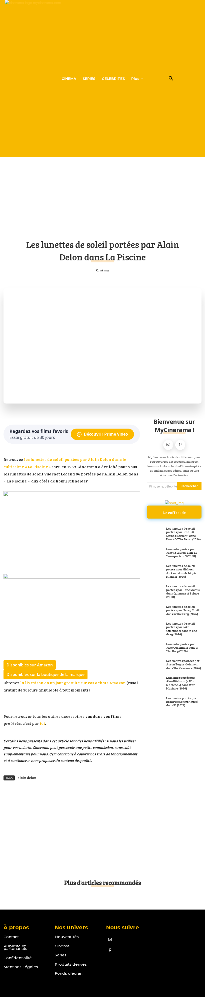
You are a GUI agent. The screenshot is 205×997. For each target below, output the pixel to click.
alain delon (27, 777)
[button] (171, 79)
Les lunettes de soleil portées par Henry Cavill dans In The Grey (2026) (183, 610)
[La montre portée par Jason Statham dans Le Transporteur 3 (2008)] (155, 553)
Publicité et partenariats (15, 947)
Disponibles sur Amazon (29, 665)
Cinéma (102, 270)
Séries (60, 955)
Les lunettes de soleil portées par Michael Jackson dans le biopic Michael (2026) (181, 571)
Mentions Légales (21, 966)
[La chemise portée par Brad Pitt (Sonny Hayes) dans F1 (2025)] (155, 702)
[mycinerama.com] (22, 78)
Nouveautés (67, 936)
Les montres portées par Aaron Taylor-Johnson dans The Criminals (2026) (183, 664)
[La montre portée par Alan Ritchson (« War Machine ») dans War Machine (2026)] (155, 681)
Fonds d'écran (68, 973)
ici (42, 723)
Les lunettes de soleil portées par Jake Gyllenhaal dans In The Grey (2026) (181, 628)
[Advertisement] (103, 195)
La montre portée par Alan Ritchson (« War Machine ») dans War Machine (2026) (180, 682)
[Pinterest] (180, 445)
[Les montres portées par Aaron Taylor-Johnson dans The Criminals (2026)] (155, 664)
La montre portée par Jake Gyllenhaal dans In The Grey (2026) (182, 647)
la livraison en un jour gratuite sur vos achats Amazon (73, 682)
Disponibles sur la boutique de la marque (45, 674)
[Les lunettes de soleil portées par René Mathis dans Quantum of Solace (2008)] (155, 590)
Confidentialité (18, 957)
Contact (11, 936)
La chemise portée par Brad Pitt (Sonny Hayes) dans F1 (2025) (182, 701)
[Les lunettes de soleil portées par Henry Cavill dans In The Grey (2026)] (155, 610)
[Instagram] (168, 445)
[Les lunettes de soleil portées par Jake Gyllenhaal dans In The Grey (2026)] (155, 627)
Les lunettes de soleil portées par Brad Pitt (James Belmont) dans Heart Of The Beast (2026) (183, 533)
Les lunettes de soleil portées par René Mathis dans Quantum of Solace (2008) (183, 591)
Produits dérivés (71, 964)
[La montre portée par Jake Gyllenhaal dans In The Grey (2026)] (155, 648)
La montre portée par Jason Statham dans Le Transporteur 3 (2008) (182, 552)
